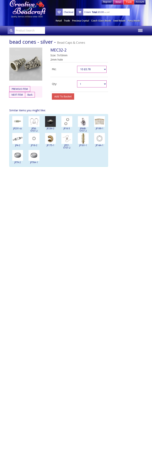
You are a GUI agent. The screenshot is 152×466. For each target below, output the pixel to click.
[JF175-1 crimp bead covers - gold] (50, 138)
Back (29, 94)
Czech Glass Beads (101, 20)
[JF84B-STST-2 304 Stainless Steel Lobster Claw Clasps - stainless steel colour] (83, 121)
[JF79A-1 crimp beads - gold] (34, 155)
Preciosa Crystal (80, 20)
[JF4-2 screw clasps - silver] (17, 138)
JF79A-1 (34, 162)
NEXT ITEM (17, 94)
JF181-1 (83, 145)
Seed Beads (119, 20)
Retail (59, 20)
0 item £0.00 (97, 12)
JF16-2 (34, 145)
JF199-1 (99, 128)
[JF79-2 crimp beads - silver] (17, 155)
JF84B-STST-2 (83, 129)
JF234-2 (50, 128)
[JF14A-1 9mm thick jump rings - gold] (99, 138)
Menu (139, 27)
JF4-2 (17, 145)
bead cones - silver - (47, 42)
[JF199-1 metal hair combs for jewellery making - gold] (99, 121)
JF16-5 (67, 128)
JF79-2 (17, 162)
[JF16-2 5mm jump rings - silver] (34, 138)
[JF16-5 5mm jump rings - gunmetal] (66, 121)
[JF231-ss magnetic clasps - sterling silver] (17, 121)
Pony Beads (134, 20)
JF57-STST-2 (66, 146)
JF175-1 (50, 145)
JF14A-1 (99, 145)
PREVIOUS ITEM (20, 88)
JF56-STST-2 (34, 129)
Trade (67, 20)
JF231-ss (17, 128)
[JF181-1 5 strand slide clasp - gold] (83, 138)
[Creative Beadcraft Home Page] (27, 9)
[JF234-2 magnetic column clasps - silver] (50, 121)
